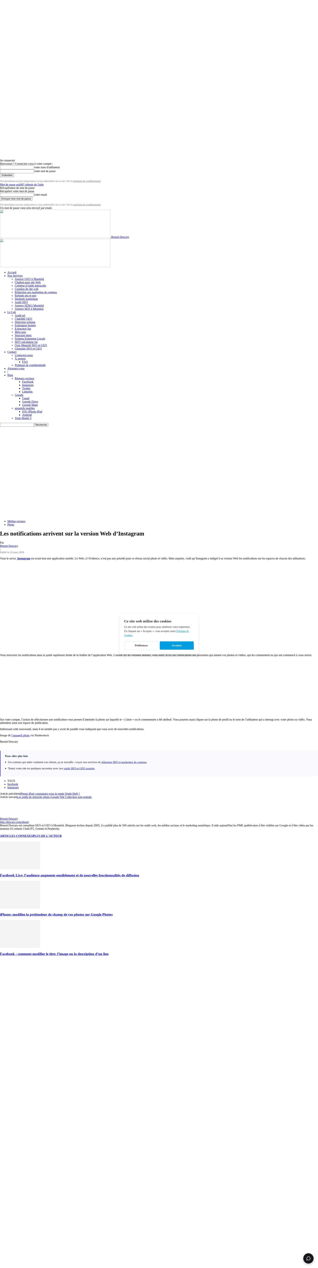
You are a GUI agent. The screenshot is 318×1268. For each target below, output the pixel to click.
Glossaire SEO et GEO (28, 348)
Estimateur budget (25, 325)
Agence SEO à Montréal (29, 308)
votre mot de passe (45, 171)
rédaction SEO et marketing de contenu (123, 762)
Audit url (20, 315)
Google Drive (30, 401)
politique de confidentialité (87, 181)
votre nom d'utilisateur (47, 167)
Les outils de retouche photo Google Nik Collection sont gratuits (54, 797)
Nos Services (15, 275)
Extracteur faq (23, 328)
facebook (12, 784)
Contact (11, 351)
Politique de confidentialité (30, 365)
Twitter (26, 388)
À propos (20, 358)
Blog (10, 375)
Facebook (27, 381)
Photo (10, 524)
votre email (40, 194)
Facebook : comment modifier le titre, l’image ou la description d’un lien (54, 954)
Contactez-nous (24, 355)
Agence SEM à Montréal (29, 305)
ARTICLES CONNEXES (16, 835)
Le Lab (11, 312)
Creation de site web (26, 288)
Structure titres (23, 335)
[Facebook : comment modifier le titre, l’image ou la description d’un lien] (20, 946)
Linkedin (27, 391)
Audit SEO (21, 302)
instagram (13, 787)
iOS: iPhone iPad (32, 411)
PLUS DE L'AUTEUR (47, 835)
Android (27, 414)
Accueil (11, 272)
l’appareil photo (20, 735)
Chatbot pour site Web (28, 282)
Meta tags (20, 332)
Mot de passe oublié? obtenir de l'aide (22, 184)
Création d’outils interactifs (30, 285)
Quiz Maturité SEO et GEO (31, 345)
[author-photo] (9, 815)
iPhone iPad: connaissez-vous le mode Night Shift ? (50, 793)
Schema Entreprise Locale (30, 338)
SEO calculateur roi (26, 342)
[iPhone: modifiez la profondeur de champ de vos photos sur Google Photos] (20, 907)
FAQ (25, 361)
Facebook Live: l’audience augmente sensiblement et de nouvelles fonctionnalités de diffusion (69, 875)
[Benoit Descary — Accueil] (55, 266)
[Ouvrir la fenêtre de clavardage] (308, 1258)
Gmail (25, 398)
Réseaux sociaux (24, 378)
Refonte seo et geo (25, 295)
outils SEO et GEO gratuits (79, 768)
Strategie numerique (26, 298)
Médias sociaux (16, 521)
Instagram (27, 385)
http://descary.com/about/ (14, 822)
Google (19, 395)
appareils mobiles (25, 408)
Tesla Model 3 (23, 418)
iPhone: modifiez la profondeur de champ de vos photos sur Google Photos (56, 914)
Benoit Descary (9, 545)
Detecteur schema (25, 322)
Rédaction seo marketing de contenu (36, 292)
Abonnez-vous (15, 368)
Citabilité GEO (23, 318)
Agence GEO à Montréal (29, 279)
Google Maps (30, 404)
